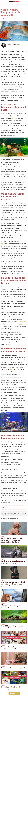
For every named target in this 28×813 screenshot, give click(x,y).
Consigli (17, 6)
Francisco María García (13, 46)
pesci (13, 118)
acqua (7, 62)
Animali (3, 536)
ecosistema (22, 321)
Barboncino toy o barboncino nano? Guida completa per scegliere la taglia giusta (12, 540)
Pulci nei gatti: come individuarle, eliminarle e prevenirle (13, 562)
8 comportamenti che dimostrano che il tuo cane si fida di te (13, 648)
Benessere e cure (10, 6)
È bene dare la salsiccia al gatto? (13, 668)
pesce (3, 243)
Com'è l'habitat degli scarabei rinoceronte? (12, 627)
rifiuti (10, 369)
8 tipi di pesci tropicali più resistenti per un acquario (10, 688)
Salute (2, 6)
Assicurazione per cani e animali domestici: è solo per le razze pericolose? (13, 584)
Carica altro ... (14, 693)
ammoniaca (4, 467)
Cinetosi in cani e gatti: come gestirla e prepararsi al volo (11, 606)
